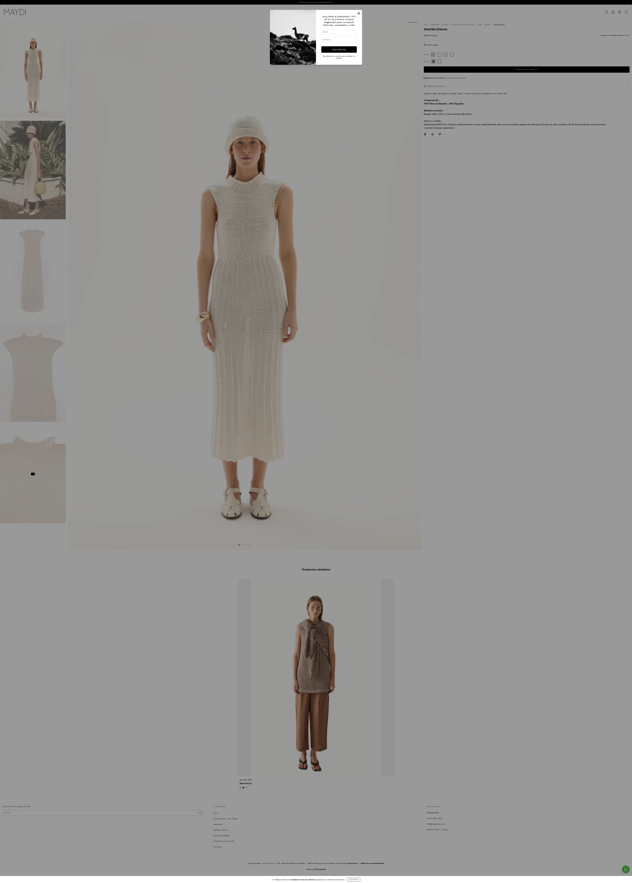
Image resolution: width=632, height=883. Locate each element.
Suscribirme (339, 49)
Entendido (353, 879)
